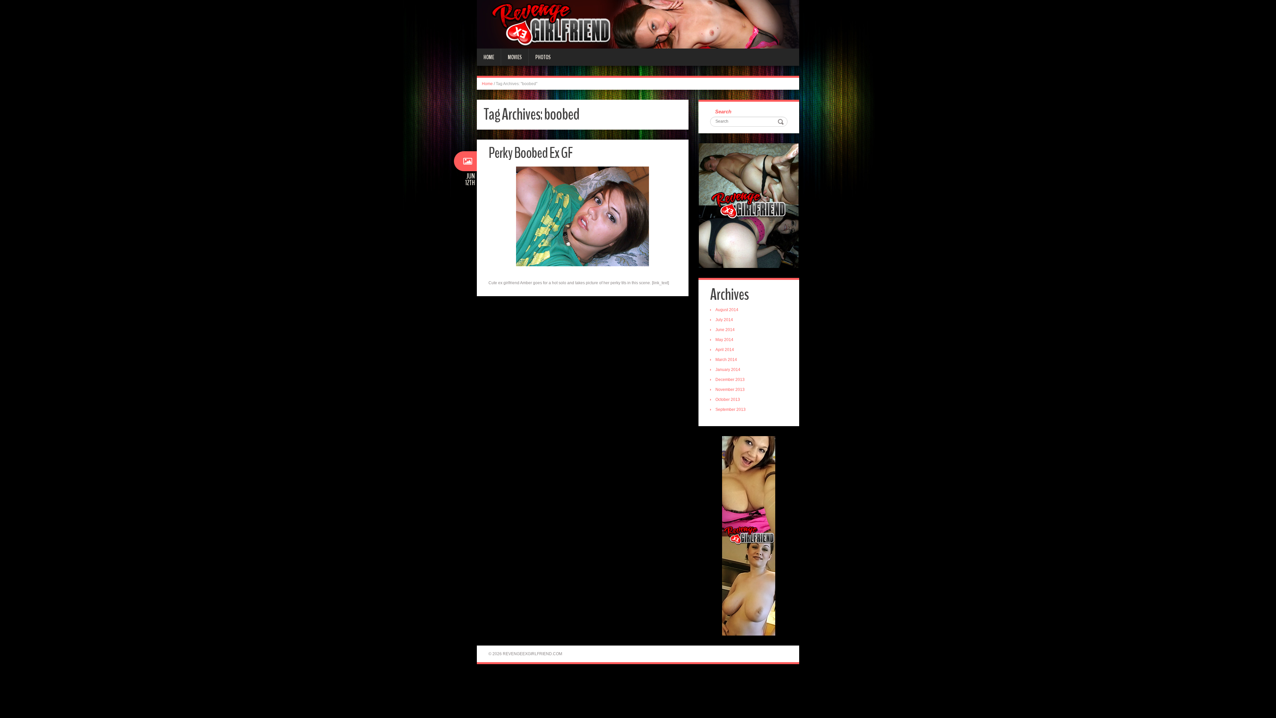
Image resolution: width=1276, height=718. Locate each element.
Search (723, 111)
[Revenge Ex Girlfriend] (638, 24)
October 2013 (727, 399)
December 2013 (730, 379)
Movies (515, 57)
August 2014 (726, 309)
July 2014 (724, 319)
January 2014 (727, 369)
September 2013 (730, 409)
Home (488, 57)
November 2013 (730, 389)
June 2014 (725, 329)
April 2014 (724, 349)
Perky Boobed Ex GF (530, 153)
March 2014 (726, 359)
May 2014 (724, 339)
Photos (543, 57)
